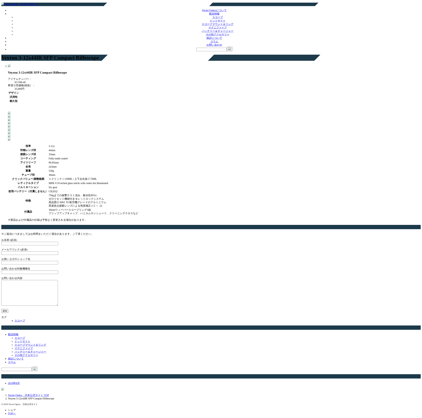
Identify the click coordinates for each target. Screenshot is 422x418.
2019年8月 (14, 383)
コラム (214, 41)
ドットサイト (218, 20)
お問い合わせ (214, 44)
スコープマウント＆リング (217, 24)
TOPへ (12, 413)
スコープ (217, 17)
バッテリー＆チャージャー (217, 31)
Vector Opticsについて (214, 10)
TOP (28, 395)
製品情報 (214, 13)
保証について (214, 38)
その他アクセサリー (217, 34)
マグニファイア (217, 27)
